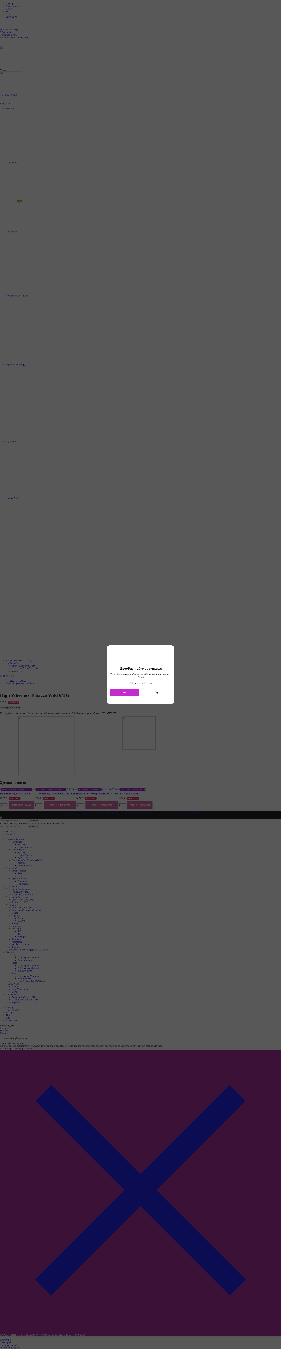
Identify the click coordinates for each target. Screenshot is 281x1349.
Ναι (124, 692)
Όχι (157, 692)
